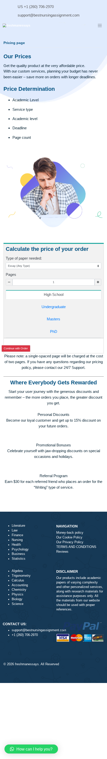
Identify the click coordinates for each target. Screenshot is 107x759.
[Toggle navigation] (99, 26)
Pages (11, 274)
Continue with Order (16, 348)
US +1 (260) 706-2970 (36, 7)
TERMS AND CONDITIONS (76, 547)
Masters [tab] (53, 319)
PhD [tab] (53, 331)
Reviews (62, 551)
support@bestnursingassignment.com (49, 15)
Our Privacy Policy (69, 542)
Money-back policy (69, 532)
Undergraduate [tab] (54, 307)
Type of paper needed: (24, 258)
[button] (31, 748)
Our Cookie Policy (69, 537)
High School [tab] (53, 294)
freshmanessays (27, 664)
